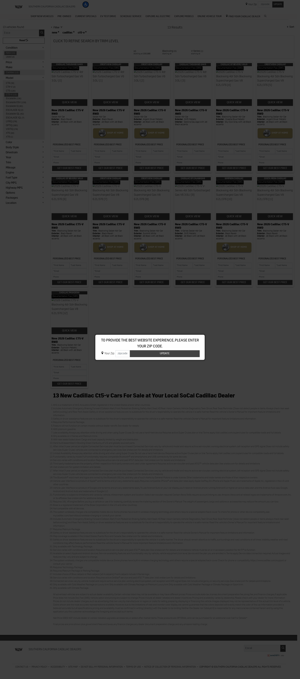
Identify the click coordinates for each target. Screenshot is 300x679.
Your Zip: (109, 353)
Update (165, 353)
